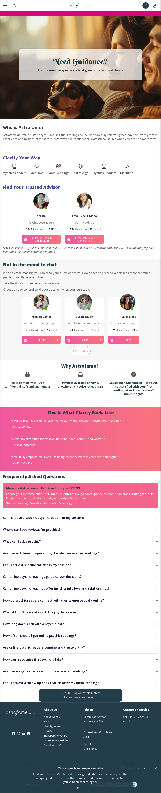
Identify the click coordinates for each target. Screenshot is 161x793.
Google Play (90, 748)
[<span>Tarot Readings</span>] (58, 169)
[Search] (14, 5)
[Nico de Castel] (41, 306)
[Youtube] (23, 734)
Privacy (48, 731)
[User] (155, 5)
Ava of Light (128, 317)
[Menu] (5, 5)
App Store (89, 744)
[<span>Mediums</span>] (36, 169)
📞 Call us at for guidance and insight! (81, 695)
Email (126, 721)
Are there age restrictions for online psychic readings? (45, 671)
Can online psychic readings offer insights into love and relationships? (56, 588)
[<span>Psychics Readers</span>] (14, 169)
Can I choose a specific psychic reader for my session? (43, 518)
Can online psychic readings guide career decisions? (42, 577)
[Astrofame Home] (21, 713)
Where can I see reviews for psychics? (31, 529)
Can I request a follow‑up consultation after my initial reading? (51, 683)
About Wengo (52, 717)
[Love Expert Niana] (84, 205)
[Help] (145, 5)
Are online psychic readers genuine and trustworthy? (44, 647)
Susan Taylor (84, 317)
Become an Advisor (94, 717)
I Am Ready (80, 351)
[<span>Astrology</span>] (80, 169)
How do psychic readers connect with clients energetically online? (53, 600)
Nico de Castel (41, 317)
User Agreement (53, 726)
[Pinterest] (28, 734)
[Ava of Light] (128, 306)
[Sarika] (41, 205)
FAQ (46, 721)
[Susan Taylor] (84, 306)
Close (80, 788)
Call (135, 717)
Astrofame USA (52, 745)
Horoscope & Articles (56, 740)
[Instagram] (18, 734)
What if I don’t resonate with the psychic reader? (40, 612)
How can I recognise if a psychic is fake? (33, 659)
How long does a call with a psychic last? (33, 624)
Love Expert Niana (84, 216)
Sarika (41, 216)
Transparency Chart (55, 735)
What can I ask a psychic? (22, 541)
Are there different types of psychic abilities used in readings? (51, 553)
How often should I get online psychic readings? (39, 635)
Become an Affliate (94, 721)
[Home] (80, 5)
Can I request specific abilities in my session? (37, 565)
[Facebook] (13, 734)
